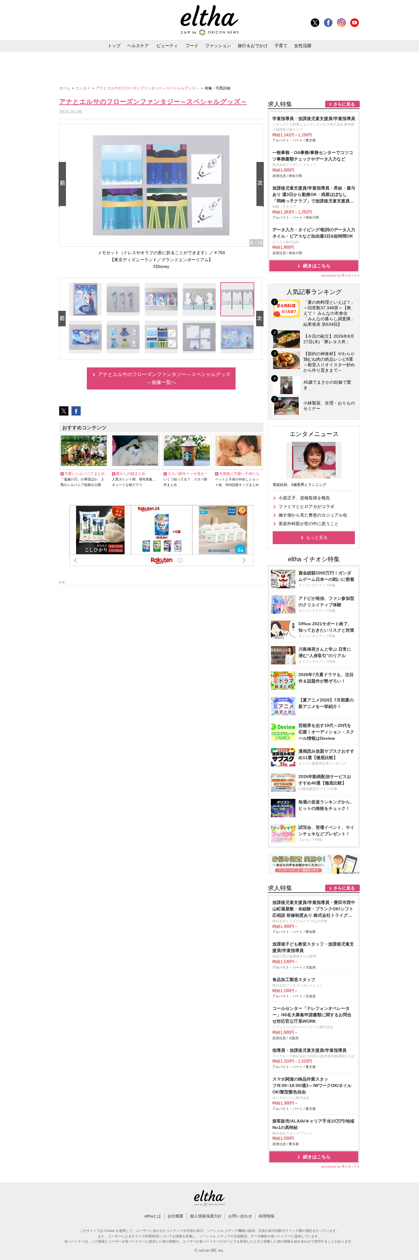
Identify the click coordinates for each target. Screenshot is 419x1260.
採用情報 (267, 1216)
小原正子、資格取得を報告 (304, 497)
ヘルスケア (138, 45)
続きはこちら (317, 265)
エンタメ (83, 88)
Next (261, 184)
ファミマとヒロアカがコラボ (306, 506)
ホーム (65, 88)
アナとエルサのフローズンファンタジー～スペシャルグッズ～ (148, 88)
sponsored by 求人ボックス (340, 275)
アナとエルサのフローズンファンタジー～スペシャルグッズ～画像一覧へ (164, 378)
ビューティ (167, 45)
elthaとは (152, 1216)
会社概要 (175, 1216)
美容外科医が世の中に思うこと (309, 523)
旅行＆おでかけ (253, 45)
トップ (114, 45)
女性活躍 (302, 45)
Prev (63, 184)
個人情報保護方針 (206, 1216)
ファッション (218, 45)
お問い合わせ (240, 1216)
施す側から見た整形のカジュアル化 (313, 515)
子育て (281, 45)
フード (192, 45)
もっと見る (317, 537)
